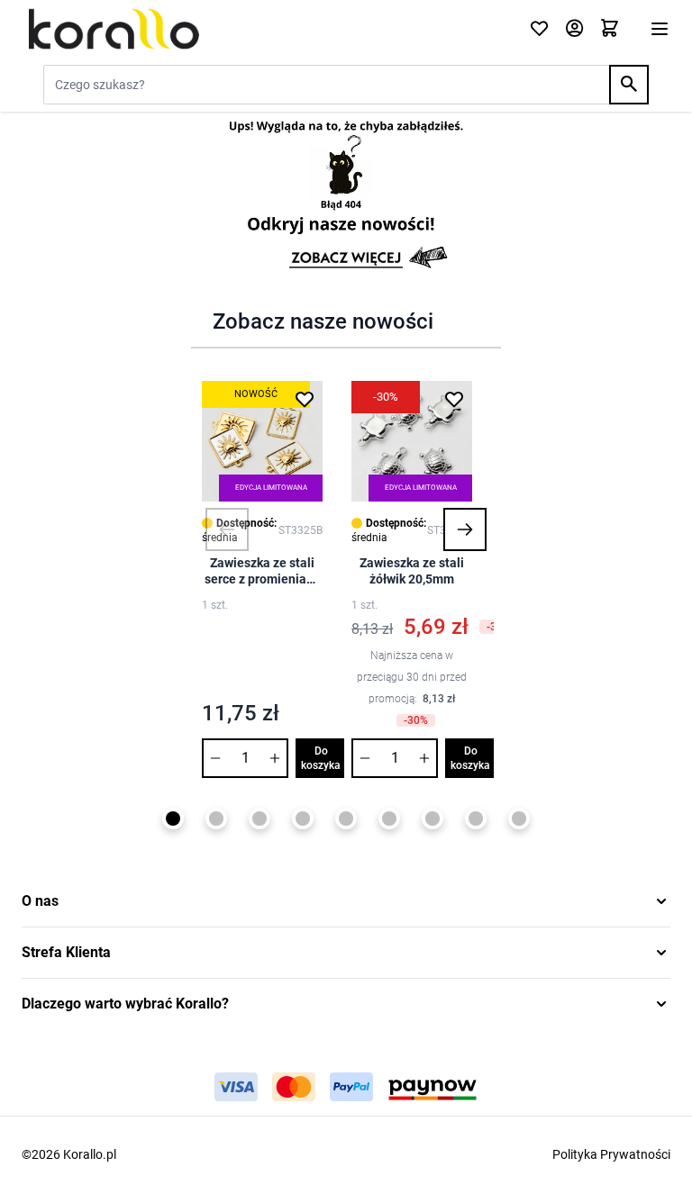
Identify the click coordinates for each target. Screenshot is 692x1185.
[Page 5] (346, 818)
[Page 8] (476, 818)
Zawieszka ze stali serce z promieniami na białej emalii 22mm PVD (263, 571)
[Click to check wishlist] (539, 29)
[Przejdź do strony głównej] (264, 28)
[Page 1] (173, 818)
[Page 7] (432, 818)
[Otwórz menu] (659, 29)
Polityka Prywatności (611, 1154)
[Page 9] (519, 818)
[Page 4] (303, 818)
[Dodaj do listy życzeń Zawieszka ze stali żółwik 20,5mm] (454, 399)
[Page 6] (389, 818)
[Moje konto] (574, 29)
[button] (227, 529)
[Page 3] (259, 818)
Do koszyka (321, 758)
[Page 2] (216, 818)
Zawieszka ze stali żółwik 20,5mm (412, 571)
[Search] (629, 84)
